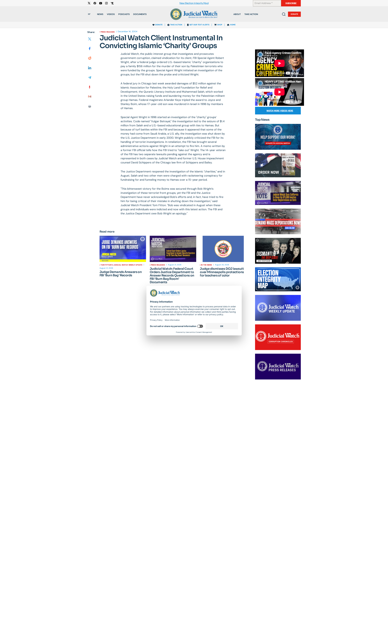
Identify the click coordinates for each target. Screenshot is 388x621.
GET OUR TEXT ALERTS (199, 24)
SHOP (219, 24)
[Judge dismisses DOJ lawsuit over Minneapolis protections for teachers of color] (223, 249)
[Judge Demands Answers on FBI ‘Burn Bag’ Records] (123, 249)
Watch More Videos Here (279, 110)
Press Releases (108, 32)
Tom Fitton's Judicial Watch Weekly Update (121, 265)
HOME (233, 24)
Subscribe (291, 3)
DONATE (159, 24)
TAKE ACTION (176, 24)
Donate (294, 14)
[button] (89, 14)
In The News (206, 265)
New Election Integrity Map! (194, 3)
